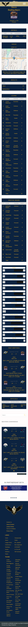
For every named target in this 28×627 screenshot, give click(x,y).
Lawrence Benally (8, 241)
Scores (6, 549)
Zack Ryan (8, 257)
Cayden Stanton (8, 237)
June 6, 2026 (14, 429)
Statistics (7, 551)
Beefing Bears (6, 89)
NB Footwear (18, 551)
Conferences (8, 545)
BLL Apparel (18, 542)
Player (7, 98)
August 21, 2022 (14, 366)
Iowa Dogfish (9, 604)
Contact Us (9, 522)
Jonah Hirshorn (8, 106)
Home (6, 538)
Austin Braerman (8, 102)
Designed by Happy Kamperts (9, 625)
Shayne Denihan (8, 155)
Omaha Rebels (18, 576)
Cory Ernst (8, 168)
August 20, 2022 (14, 381)
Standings (7, 547)
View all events (22, 474)
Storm (4, 86)
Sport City (14, 47)
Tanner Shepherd (8, 159)
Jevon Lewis (9, 250)
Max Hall (8, 115)
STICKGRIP (17, 547)
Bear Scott (8, 254)
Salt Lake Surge (19, 594)
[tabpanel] (14, 488)
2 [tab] (12, 497)
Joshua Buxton (7, 134)
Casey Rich (8, 126)
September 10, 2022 (14, 351)
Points (21, 98)
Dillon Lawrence (8, 232)
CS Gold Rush (9, 585)
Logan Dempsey (8, 176)
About (6, 540)
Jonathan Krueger (8, 211)
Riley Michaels (8, 111)
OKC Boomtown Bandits (18, 572)
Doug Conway (8, 189)
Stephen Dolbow (8, 146)
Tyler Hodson (8, 180)
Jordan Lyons (7, 141)
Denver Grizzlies (10, 594)
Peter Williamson (8, 164)
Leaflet (11, 69)
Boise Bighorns (10, 563)
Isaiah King (8, 215)
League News (8, 542)
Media (16, 540)
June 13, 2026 (14, 458)
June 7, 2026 (14, 443)
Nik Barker (8, 122)
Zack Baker (8, 138)
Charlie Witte (7, 223)
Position (16, 98)
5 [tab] (16, 497)
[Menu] (24, 4)
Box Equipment (18, 545)
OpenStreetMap (19, 69)
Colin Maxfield (8, 185)
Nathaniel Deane (8, 206)
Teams (6, 554)
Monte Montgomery (9, 246)
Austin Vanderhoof (8, 228)
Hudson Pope (8, 129)
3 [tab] (13, 497)
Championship (18, 538)
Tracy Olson (7, 118)
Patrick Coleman (8, 150)
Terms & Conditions (11, 528)
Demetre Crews (8, 219)
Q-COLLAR (17, 549)
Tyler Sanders (8, 171)
